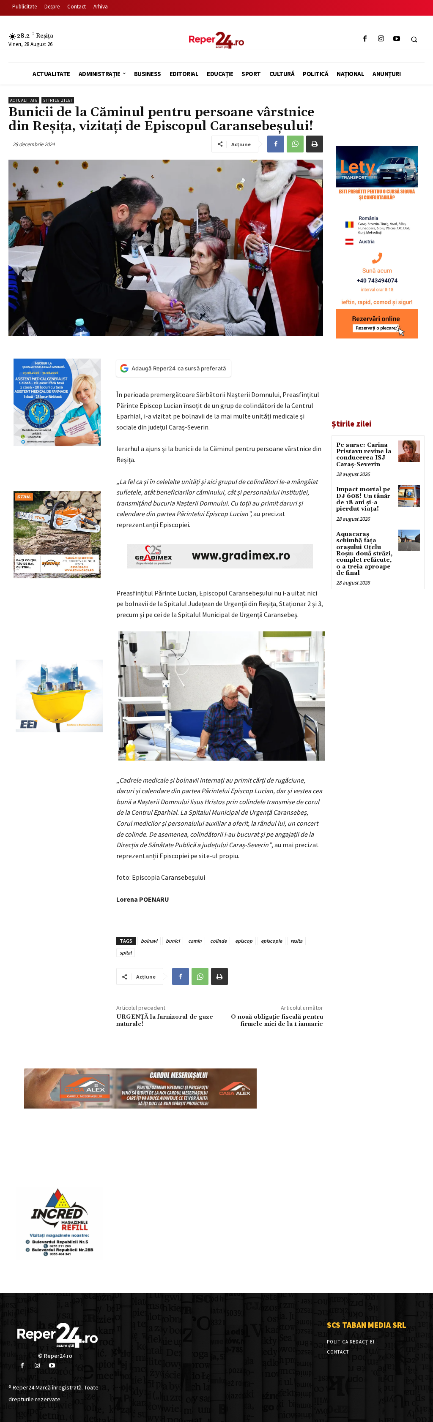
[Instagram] (380, 39)
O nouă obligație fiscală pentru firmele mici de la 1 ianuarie (277, 1020)
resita (296, 941)
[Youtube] (396, 39)
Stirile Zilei (57, 100)
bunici (173, 941)
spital (126, 952)
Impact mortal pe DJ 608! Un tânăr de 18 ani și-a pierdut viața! (363, 499)
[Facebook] (365, 39)
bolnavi (149, 941)
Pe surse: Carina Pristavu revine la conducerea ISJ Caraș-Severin (364, 454)
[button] (414, 39)
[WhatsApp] (295, 144)
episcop (243, 941)
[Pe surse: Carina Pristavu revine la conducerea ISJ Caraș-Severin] (409, 451)
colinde (218, 941)
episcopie (271, 941)
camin (195, 941)
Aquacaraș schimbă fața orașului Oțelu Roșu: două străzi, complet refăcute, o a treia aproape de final (364, 553)
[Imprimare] (314, 144)
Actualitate (24, 100)
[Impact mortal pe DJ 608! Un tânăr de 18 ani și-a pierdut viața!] (409, 495)
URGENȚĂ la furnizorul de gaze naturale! (164, 1020)
